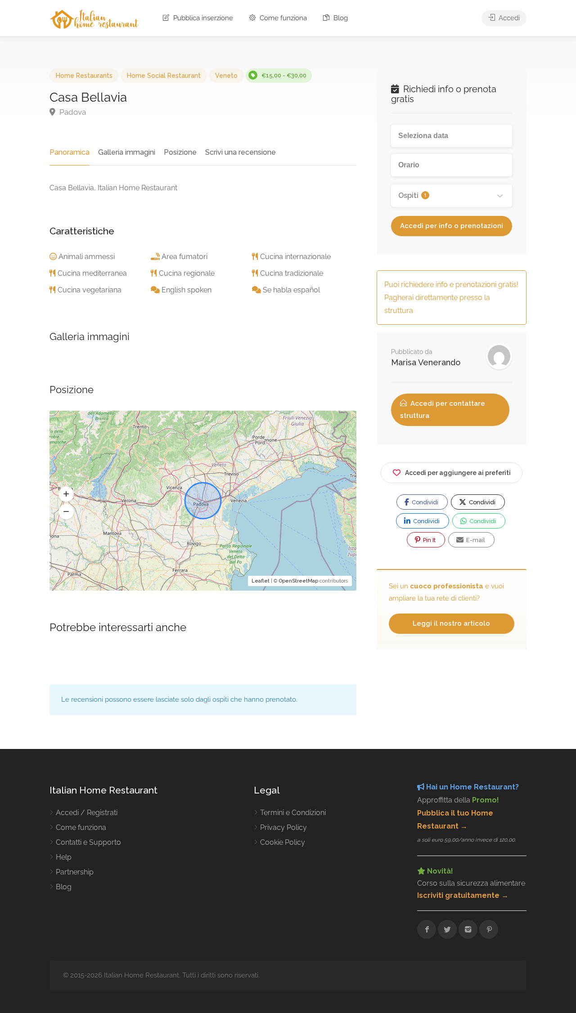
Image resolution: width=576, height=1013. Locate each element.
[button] (66, 494)
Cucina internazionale (295, 256)
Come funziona (282, 18)
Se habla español (291, 290)
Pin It (429, 540)
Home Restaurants (84, 75)
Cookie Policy (282, 842)
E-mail (475, 540)
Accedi (508, 18)
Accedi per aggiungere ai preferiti (458, 472)
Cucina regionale (187, 273)
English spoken (187, 290)
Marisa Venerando (425, 362)
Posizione (180, 152)
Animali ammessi (86, 256)
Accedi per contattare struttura (442, 409)
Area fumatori (184, 256)
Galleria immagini (126, 152)
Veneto (226, 75)
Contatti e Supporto (88, 842)
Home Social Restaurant (164, 75)
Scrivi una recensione (240, 152)
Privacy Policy (283, 827)
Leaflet (261, 581)
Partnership (75, 872)
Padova (72, 112)
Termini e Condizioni (293, 812)
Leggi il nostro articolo (451, 623)
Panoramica (70, 152)
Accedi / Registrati (86, 812)
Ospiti (412, 195)
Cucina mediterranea (92, 273)
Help (64, 857)
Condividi (424, 502)
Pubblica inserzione (202, 18)
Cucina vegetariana (90, 290)
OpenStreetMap (298, 581)
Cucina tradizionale (291, 273)
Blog (340, 18)
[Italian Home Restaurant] (94, 18)
